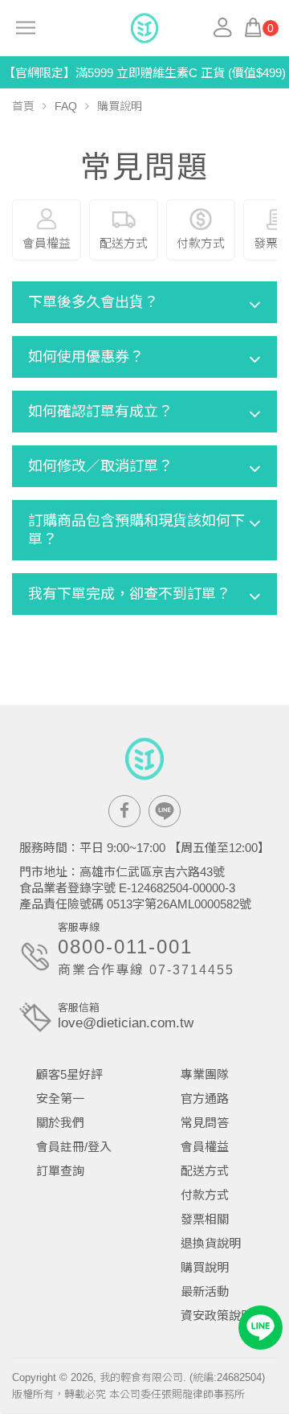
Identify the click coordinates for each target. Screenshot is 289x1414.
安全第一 (60, 1098)
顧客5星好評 (69, 1074)
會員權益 (205, 1147)
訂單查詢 (60, 1171)
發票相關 (205, 1219)
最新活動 (205, 1291)
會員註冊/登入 (74, 1147)
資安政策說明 (217, 1315)
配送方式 (205, 1171)
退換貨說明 (211, 1243)
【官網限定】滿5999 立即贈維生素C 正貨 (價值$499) (144, 73)
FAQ (66, 106)
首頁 (23, 106)
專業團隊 (205, 1074)
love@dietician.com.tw (125, 1023)
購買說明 (205, 1267)
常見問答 (205, 1122)
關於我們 (60, 1122)
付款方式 (205, 1195)
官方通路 (205, 1098)
